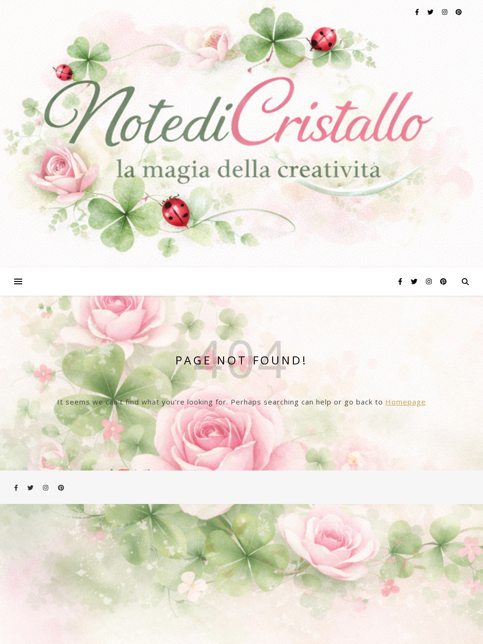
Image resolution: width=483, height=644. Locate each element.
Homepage (405, 401)
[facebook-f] (417, 12)
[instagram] (445, 12)
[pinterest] (459, 12)
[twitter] (431, 12)
